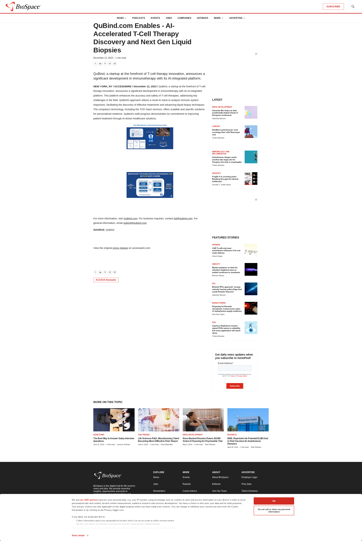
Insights (216, 173)
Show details (78, 535)
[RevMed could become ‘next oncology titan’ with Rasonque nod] (251, 131)
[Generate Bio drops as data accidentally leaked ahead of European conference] (251, 112)
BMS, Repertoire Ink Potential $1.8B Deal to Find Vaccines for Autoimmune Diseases (247, 441)
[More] (125, 18)
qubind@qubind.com (135, 223)
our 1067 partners (89, 500)
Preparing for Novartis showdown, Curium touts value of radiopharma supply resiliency (227, 308)
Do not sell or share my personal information (274, 510)
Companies (184, 18)
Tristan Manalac (218, 138)
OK (274, 501)
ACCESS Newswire (106, 280)
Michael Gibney (218, 276)
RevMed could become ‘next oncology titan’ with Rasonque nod (226, 132)
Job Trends (144, 435)
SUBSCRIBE (333, 6)
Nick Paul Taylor (218, 314)
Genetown (98, 435)
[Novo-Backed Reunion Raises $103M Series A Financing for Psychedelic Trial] (203, 420)
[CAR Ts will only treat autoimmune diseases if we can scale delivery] (251, 250)
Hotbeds (202, 18)
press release (120, 248)
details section (168, 528)
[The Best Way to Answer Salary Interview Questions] (114, 420)
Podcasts (138, 18)
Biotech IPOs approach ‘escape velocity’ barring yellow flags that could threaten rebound (227, 289)
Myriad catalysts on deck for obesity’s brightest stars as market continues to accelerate (226, 269)
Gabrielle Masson (219, 119)
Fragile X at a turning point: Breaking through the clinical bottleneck (225, 178)
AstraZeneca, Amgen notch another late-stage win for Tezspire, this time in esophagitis (227, 159)
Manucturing (219, 303)
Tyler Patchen (210, 445)
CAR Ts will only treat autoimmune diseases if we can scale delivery (226, 250)
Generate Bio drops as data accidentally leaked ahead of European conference (225, 112)
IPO (213, 284)
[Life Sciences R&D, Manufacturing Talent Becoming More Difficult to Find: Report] (158, 420)
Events (155, 18)
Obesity (216, 264)
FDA (214, 322)
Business (232, 435)
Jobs (169, 18)
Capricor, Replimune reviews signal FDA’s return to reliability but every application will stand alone (226, 329)
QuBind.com (130, 218)
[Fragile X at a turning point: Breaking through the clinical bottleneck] (251, 178)
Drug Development (222, 107)
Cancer (216, 126)
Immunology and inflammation (220, 153)
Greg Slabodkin (167, 445)
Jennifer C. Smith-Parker (221, 185)
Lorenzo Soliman (123, 445)
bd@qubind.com (183, 218)
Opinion (216, 245)
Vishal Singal (217, 256)
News (120, 18)
